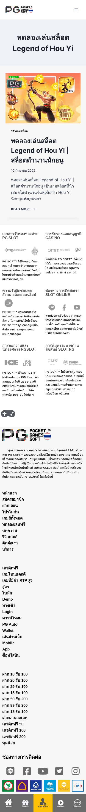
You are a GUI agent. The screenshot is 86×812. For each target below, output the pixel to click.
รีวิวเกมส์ (9, 537)
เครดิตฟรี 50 (12, 724)
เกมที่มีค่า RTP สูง (17, 580)
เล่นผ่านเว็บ (12, 637)
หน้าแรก (9, 493)
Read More (23, 209)
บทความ (9, 530)
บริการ (8, 549)
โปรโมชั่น (10, 512)
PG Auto (9, 624)
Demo (7, 599)
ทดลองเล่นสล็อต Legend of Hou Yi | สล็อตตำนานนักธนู (40, 150)
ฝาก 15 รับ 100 (15, 693)
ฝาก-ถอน (10, 505)
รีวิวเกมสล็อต (19, 131)
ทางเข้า (8, 605)
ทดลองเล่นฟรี (13, 524)
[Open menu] (76, 9)
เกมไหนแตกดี (14, 574)
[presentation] (43, 98)
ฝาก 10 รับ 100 (15, 674)
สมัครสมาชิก (13, 499)
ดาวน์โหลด (12, 618)
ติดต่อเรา (10, 543)
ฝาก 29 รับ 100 (15, 686)
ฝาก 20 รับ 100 (15, 680)
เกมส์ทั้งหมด (12, 518)
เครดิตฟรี (10, 568)
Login (7, 612)
